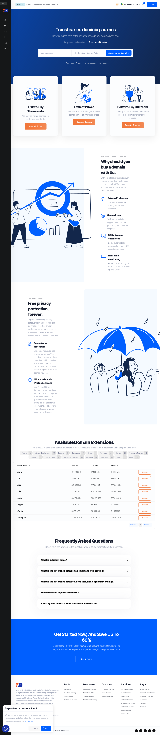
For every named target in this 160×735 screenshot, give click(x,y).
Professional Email (128, 703)
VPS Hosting (68, 696)
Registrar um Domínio (74, 42)
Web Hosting (68, 689)
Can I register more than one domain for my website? (69, 603)
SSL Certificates (127, 689)
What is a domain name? (54, 560)
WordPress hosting (90, 700)
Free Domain (106, 693)
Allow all (46, 728)
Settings (143, 703)
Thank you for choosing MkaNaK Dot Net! (41, 4)
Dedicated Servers (71, 700)
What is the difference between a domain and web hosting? (72, 571)
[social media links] (136, 730)
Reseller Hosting (70, 693)
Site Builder (125, 696)
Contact (143, 707)
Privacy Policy (145, 689)
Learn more (86, 659)
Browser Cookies (146, 696)
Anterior (133, 525)
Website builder (88, 693)
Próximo (147, 525)
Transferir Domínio (97, 42)
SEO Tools (125, 714)
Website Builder (127, 700)
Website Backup (127, 710)
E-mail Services (126, 693)
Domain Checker (108, 689)
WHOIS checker (108, 696)
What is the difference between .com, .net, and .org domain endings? (77, 581)
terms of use (28, 721)
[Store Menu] (5, 26)
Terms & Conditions (147, 693)
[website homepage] (38, 685)
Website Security (127, 707)
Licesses (143, 700)
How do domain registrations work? (60, 592)
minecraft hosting (89, 689)
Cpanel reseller (88, 696)
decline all (34, 728)
